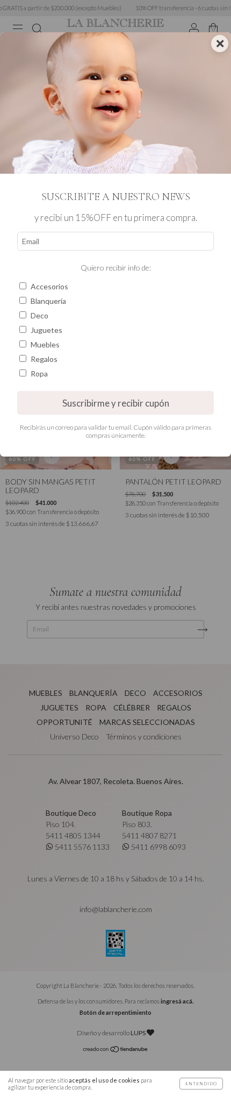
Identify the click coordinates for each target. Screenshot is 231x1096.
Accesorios (49, 286)
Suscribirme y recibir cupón (115, 403)
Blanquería (48, 300)
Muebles (45, 344)
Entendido (201, 1083)
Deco (39, 315)
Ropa (39, 373)
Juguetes (46, 330)
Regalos (44, 359)
